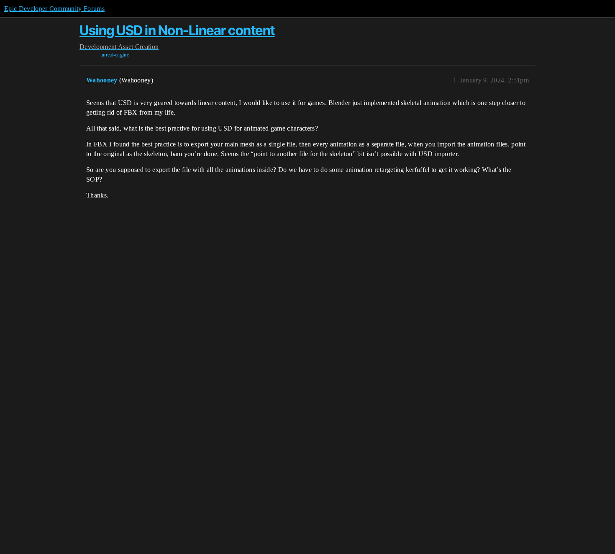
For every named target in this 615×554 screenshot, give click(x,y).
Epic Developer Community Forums (54, 8)
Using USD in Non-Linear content (177, 30)
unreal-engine (114, 55)
